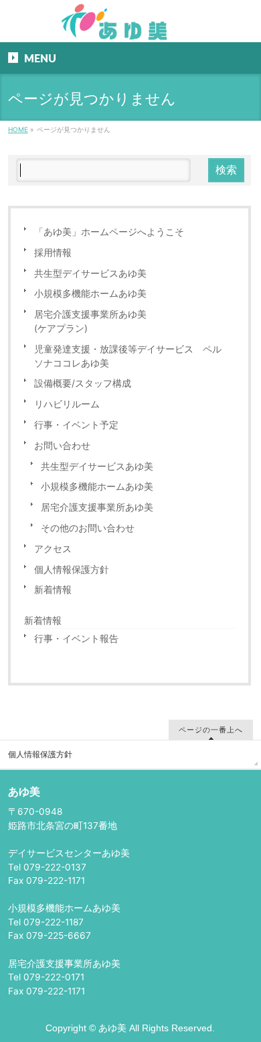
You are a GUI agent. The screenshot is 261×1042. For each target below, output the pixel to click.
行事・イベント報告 (76, 638)
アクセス (53, 548)
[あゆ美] (130, 27)
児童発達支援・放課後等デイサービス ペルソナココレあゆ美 (128, 356)
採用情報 (53, 252)
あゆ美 (112, 1028)
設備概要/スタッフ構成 (82, 383)
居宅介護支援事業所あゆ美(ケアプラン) (90, 321)
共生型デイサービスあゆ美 (90, 273)
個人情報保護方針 (71, 569)
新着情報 (53, 589)
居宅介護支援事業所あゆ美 (97, 507)
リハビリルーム (67, 404)
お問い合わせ (62, 445)
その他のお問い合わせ (88, 528)
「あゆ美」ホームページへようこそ (109, 231)
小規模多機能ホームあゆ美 (90, 293)
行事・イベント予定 (76, 424)
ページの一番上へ (211, 729)
